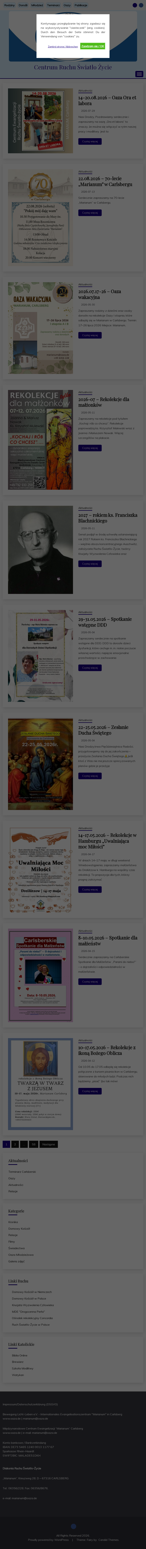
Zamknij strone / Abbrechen (63, 46)
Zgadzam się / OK (92, 46)
